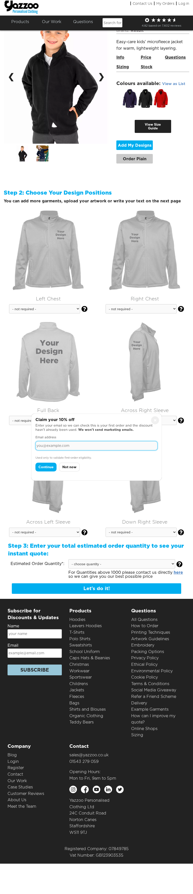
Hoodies (77, 619)
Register (16, 767)
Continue (46, 467)
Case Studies (20, 787)
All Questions (144, 619)
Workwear (79, 671)
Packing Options (147, 651)
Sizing (137, 735)
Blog (12, 755)
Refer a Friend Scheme (153, 696)
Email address (45, 437)
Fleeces (76, 696)
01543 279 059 (84, 761)
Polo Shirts (79, 638)
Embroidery (142, 645)
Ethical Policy (144, 664)
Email (13, 645)
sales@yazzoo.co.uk (89, 755)
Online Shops (144, 728)
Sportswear (80, 677)
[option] (26, 153)
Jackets (76, 690)
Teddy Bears (81, 722)
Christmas (79, 664)
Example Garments (150, 709)
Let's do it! (96, 588)
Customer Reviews (26, 793)
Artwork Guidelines (150, 638)
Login (13, 761)
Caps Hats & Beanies (89, 658)
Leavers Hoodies (85, 625)
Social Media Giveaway (153, 690)
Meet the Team (22, 806)
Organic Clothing (86, 715)
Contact (15, 774)
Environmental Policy (152, 671)
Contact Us (142, 4)
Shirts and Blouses (87, 709)
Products (20, 21)
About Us (17, 799)
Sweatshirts (80, 645)
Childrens (78, 683)
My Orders (165, 4)
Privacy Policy (145, 658)
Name (13, 626)
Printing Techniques (150, 632)
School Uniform (84, 651)
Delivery (139, 703)
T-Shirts (76, 632)
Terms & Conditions (150, 683)
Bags (74, 703)
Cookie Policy (144, 677)
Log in (183, 4)
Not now (69, 467)
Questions (83, 21)
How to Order (144, 625)
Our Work (17, 780)
